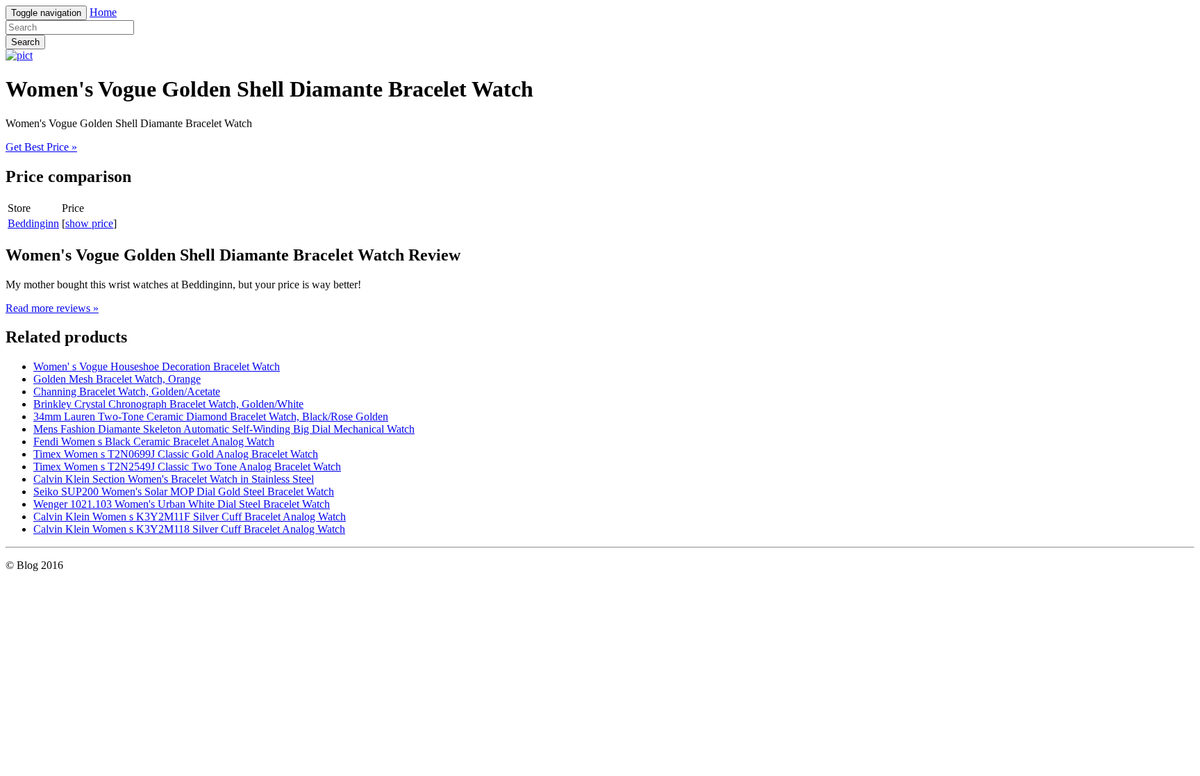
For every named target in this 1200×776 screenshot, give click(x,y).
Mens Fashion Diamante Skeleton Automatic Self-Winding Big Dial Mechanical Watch (224, 429)
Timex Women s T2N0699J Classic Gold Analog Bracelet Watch (175, 454)
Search (25, 42)
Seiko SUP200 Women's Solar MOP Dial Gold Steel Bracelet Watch (183, 491)
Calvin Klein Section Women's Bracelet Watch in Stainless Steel (173, 479)
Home (103, 12)
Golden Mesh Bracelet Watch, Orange (117, 379)
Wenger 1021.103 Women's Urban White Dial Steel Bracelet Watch (181, 504)
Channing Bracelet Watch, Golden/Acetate (126, 391)
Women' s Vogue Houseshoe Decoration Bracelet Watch (156, 366)
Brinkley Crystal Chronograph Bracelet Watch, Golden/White (168, 404)
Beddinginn (33, 223)
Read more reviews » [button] (52, 308)
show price (89, 223)
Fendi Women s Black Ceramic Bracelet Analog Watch (153, 441)
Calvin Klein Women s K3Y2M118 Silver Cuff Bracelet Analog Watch (189, 529)
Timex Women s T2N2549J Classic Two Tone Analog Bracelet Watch (187, 466)
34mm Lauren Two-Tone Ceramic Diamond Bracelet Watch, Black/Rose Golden (210, 416)
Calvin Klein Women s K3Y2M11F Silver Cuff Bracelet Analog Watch (189, 516)
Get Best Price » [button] (41, 147)
